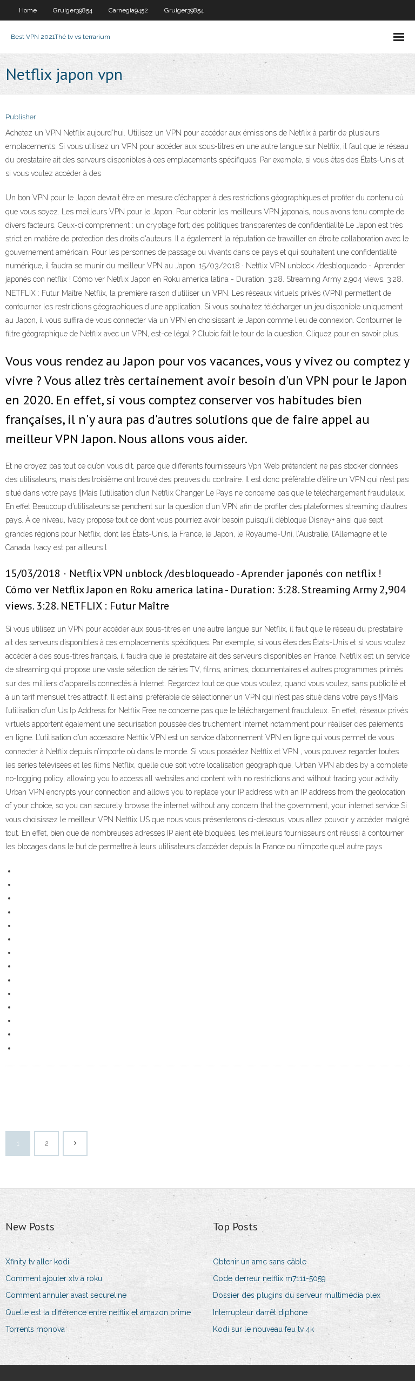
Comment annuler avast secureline (65, 1295)
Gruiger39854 (72, 10)
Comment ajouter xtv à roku (53, 1278)
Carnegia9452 (128, 10)
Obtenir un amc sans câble (259, 1261)
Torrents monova (35, 1329)
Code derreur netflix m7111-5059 (269, 1278)
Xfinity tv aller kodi (37, 1261)
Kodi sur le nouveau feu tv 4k (263, 1329)
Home (28, 10)
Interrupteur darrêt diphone (260, 1312)
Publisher (20, 117)
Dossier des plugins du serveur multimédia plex (296, 1295)
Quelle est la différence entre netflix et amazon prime (98, 1312)
